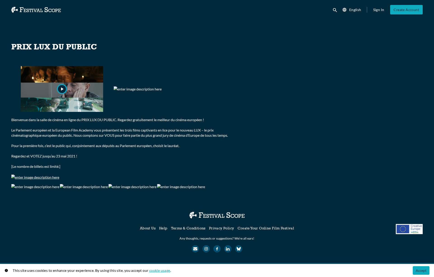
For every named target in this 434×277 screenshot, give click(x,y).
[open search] (335, 9)
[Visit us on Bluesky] (238, 248)
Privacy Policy (221, 228)
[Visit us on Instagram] (206, 248)
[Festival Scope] (216, 215)
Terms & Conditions (188, 228)
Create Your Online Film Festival (266, 228)
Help (163, 228)
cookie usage (159, 270)
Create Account (406, 9)
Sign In (378, 9)
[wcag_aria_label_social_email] (195, 248)
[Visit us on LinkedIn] (227, 248)
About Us (148, 228)
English (355, 9)
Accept (421, 270)
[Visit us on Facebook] (217, 248)
